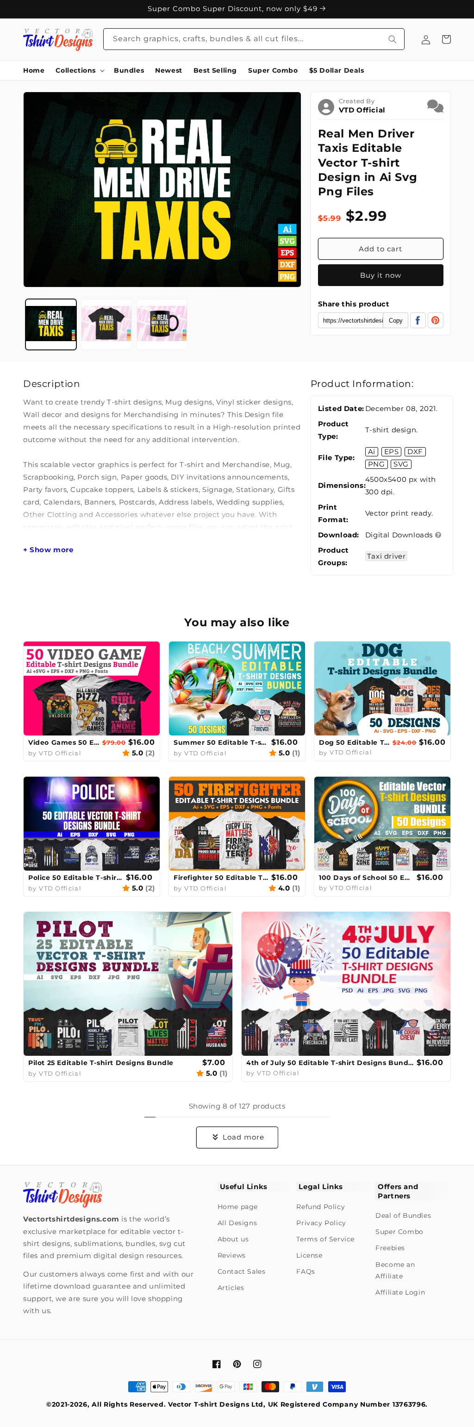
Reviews (232, 1255)
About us (233, 1239)
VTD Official (362, 110)
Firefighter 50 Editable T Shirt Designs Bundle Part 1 (221, 877)
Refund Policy (320, 1207)
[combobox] (254, 39)
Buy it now (380, 275)
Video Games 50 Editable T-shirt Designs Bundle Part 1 (64, 742)
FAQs (305, 1271)
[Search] (392, 39)
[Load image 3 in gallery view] (162, 324)
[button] (79, 70)
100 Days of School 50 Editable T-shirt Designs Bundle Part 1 (366, 877)
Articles (231, 1288)
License (309, 1255)
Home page (238, 1207)
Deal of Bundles (403, 1215)
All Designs (237, 1223)
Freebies (390, 1248)
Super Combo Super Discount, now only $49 (234, 16)
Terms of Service (325, 1239)
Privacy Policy (321, 1223)
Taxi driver (386, 556)
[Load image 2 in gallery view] (106, 324)
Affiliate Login (400, 1292)
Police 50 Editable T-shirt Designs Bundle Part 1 (76, 877)
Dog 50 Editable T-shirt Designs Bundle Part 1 (354, 742)
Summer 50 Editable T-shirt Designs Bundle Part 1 (221, 742)
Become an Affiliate (395, 1270)
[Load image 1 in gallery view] (50, 324)
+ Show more (48, 550)
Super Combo (399, 1232)
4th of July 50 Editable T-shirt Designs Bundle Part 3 (330, 1062)
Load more (243, 1137)
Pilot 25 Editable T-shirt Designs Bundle (101, 1062)
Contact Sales (242, 1271)
